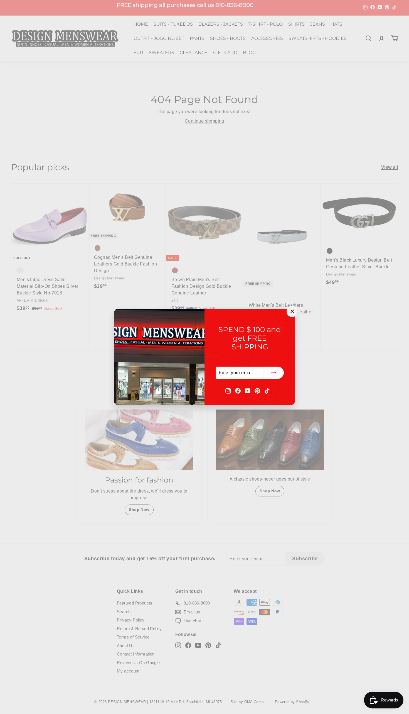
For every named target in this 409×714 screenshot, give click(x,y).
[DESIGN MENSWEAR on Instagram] (228, 390)
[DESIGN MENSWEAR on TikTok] (267, 390)
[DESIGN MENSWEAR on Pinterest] (257, 390)
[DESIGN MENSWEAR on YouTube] (247, 390)
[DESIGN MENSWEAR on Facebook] (238, 390)
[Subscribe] (274, 373)
